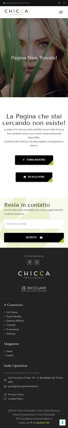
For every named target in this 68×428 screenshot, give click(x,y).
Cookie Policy (15, 399)
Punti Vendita (13, 316)
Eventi (9, 355)
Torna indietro (35, 160)
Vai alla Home (35, 177)
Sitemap (10, 333)
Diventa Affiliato (15, 321)
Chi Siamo (12, 312)
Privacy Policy (16, 394)
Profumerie (12, 329)
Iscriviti (31, 237)
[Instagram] (64, 3)
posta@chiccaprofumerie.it (18, 3)
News (9, 351)
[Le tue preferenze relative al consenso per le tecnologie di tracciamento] (62, 422)
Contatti (10, 325)
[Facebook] (59, 3)
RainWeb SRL (43, 423)
